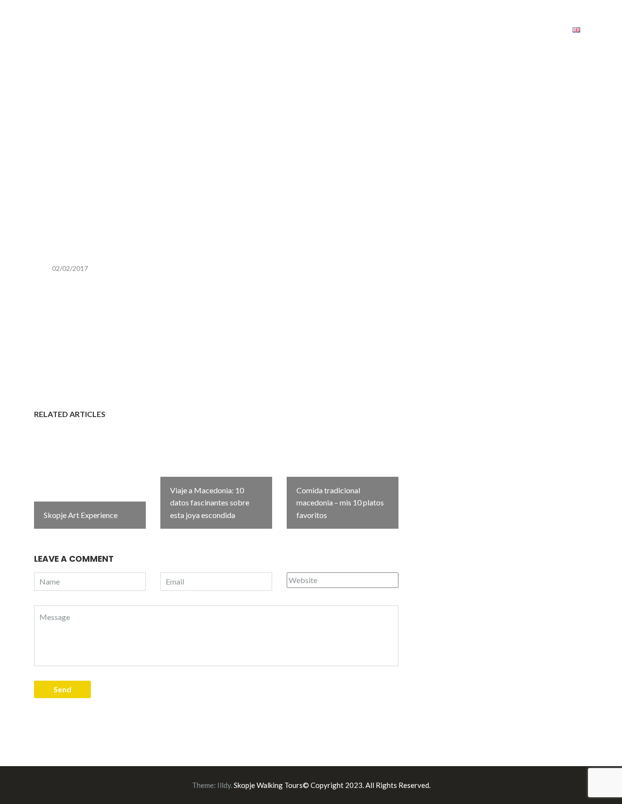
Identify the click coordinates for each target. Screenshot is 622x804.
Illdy (224, 785)
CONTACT (535, 29)
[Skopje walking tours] (36, 27)
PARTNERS (481, 29)
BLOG (426, 29)
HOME (336, 29)
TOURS (378, 29)
